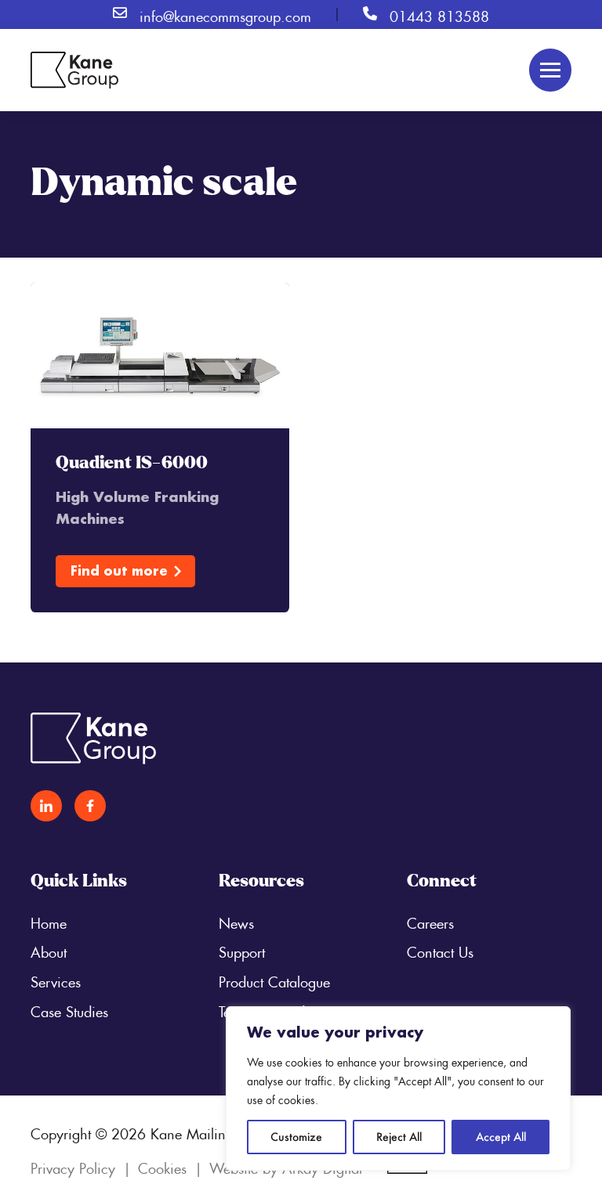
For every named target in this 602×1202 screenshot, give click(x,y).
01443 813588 (439, 14)
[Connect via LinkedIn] (46, 805)
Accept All (501, 1136)
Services (56, 980)
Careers (430, 921)
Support (242, 950)
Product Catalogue (274, 980)
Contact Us (440, 950)
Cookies (162, 1166)
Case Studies (69, 1009)
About (49, 950)
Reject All (399, 1136)
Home (49, 921)
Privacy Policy (73, 1166)
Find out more (119, 570)
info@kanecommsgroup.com (225, 14)
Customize (296, 1136)
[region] (398, 1088)
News (236, 921)
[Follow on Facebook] (90, 805)
